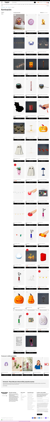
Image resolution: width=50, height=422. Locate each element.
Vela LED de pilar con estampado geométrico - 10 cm (31, 115)
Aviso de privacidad (29, 403)
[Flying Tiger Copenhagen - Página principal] (4, 393)
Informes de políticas (30, 402)
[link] (44, 2)
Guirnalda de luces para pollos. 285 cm (42, 286)
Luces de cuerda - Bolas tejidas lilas (17, 222)
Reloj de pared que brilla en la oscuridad (30, 30)
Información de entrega (30, 393)
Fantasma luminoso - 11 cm (29, 179)
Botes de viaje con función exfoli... (37, 372)
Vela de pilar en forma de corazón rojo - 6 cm (43, 264)
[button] (2, 2)
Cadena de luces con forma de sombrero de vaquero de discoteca (31, 328)
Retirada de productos (30, 407)
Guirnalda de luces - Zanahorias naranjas (30, 264)
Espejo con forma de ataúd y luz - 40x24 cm (31, 350)
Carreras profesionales (23, 396)
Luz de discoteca (27, 243)
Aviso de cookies (29, 404)
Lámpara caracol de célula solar (17, 179)
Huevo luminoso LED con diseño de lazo (42, 328)
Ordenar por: (42, 12)
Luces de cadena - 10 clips (16, 243)
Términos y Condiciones (30, 399)
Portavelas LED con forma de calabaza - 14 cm (43, 137)
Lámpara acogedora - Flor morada (30, 51)
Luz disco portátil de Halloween (41, 115)
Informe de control (29, 408)
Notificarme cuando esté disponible (19, 310)
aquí (29, 421)
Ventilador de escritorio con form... (26, 372)
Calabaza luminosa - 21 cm (16, 307)
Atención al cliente (29, 397)
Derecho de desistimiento (30, 398)
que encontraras (5, 385)
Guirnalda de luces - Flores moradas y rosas (18, 73)
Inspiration (22, 399)
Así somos (22, 393)
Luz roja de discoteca (15, 286)
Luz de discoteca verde (16, 328)
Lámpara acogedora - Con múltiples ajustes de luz (31, 158)
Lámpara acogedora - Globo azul (17, 264)
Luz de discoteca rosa (40, 222)
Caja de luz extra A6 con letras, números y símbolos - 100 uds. (18, 350)
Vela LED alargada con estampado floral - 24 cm (43, 73)
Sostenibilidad (22, 397)
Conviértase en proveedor (30, 409)
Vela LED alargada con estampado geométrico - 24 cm (31, 94)
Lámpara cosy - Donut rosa (29, 222)
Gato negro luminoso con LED (17, 115)
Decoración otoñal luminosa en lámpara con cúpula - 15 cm (43, 30)
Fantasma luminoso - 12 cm (16, 158)
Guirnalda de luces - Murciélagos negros (18, 137)
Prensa (21, 398)
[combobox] (43, 401)
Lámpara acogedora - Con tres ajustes (30, 137)
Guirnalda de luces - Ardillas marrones (17, 51)
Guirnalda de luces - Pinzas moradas (42, 51)
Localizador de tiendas (30, 396)
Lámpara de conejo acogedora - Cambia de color (31, 286)
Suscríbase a (40, 414)
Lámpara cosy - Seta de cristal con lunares (18, 30)
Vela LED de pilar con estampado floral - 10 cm (31, 73)
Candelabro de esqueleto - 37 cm (42, 307)
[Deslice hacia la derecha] (47, 364)
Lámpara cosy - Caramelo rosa (41, 243)
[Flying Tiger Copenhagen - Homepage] (7, 2)
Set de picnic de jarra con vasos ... (16, 372)
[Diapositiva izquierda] (2, 364)
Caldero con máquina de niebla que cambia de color (18, 94)
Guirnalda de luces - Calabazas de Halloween (43, 158)
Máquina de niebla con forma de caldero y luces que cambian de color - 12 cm (43, 94)
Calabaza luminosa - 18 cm (29, 307)
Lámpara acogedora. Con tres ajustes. (42, 179)
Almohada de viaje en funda (4, 372)
